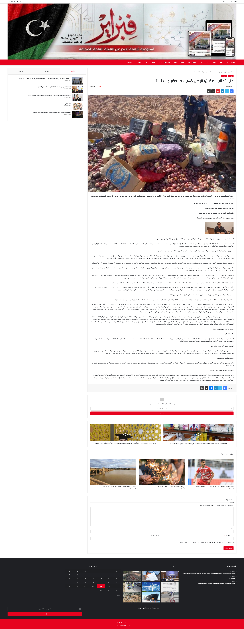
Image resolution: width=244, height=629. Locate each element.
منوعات (139, 62)
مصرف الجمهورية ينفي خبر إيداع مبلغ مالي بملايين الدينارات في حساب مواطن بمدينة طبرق (45, 78)
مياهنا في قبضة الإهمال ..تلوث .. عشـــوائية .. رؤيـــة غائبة (119, 486)
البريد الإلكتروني (229, 535)
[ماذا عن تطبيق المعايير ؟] (170, 587)
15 (116, 582)
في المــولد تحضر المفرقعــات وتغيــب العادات (171, 486)
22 (116, 586)
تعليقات (20, 71)
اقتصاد (214, 62)
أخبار (227, 62)
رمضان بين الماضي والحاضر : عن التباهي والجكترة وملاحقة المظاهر (52, 112)
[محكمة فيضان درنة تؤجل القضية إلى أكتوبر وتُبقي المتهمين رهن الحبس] (132, 597)
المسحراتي (68, 104)
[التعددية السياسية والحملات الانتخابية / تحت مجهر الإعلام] (77, 89)
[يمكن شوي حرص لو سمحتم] (170, 597)
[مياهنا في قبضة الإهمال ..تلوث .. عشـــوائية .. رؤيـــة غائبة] (113, 472)
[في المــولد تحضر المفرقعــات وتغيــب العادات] (162, 472)
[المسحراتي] (77, 106)
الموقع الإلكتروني (154, 535)
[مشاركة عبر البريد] (213, 91)
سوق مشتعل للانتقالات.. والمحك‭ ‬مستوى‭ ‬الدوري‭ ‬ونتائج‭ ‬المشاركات (215, 486)
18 (93, 582)
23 (109, 586)
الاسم (232, 528)
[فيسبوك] (232, 91)
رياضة (201, 62)
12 (85, 578)
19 (85, 582)
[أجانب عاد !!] (132, 576)
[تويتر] (227, 91)
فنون (182, 62)
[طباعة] (209, 91)
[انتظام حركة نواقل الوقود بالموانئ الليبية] (151, 597)
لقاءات (153, 62)
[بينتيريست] (218, 91)
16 (108, 582)
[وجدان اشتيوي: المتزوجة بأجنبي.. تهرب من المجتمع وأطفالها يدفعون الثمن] (77, 97)
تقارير (160, 62)
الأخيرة (47, 71)
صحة (146, 62)
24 (101, 586)
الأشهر (73, 71)
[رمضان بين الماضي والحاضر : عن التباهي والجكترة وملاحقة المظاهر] (77, 114)
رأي (189, 62)
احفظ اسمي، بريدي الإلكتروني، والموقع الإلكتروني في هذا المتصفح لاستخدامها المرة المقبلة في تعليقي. (205, 542)
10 (101, 578)
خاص (220, 62)
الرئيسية (233, 62)
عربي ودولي (130, 62)
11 (93, 578)
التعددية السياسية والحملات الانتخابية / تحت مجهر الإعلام (54, 87)
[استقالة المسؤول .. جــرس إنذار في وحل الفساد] (151, 576)
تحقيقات (167, 62)
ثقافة (194, 62)
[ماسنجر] (211, 388)
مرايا (208, 62)
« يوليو (119, 595)
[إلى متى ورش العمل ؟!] (151, 587)
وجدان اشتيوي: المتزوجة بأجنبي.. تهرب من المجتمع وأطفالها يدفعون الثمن (49, 95)
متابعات (175, 62)
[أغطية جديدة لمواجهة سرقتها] (132, 587)
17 (101, 582)
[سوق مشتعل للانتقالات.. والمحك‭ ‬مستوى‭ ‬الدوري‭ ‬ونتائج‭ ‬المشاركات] (211, 472)
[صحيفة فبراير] (122, 32)
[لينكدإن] (222, 91)
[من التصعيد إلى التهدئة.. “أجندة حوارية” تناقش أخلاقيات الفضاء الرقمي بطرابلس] (170, 576)
